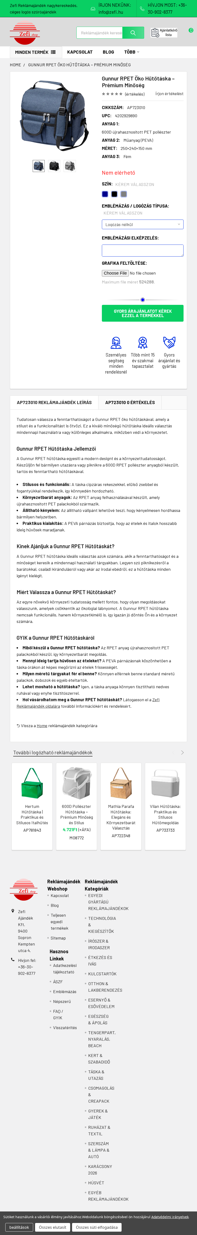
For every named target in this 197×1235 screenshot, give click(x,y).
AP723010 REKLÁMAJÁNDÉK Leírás (54, 402)
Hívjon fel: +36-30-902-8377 (27, 967)
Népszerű (62, 1001)
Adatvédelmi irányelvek (170, 1217)
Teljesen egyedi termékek (59, 921)
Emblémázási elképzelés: (130, 237)
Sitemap (58, 937)
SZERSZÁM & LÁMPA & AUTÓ (99, 1150)
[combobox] (110, 33)
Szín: (128, 184)
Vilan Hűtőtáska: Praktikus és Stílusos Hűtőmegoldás (165, 814)
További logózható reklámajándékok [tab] (52, 752)
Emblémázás (64, 991)
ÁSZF (58, 981)
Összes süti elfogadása (97, 1227)
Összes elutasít (52, 1227)
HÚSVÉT (96, 1182)
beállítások (19, 1227)
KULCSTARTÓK (102, 973)
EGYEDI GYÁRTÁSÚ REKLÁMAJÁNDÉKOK (108, 902)
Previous (174, 752)
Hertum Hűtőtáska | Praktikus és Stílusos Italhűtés (32, 814)
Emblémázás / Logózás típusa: (135, 209)
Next (181, 752)
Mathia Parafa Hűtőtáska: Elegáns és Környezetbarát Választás (120, 817)
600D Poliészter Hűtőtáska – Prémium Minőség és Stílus (76, 814)
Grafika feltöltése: (124, 263)
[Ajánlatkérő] (169, 32)
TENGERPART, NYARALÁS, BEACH (102, 1039)
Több (129, 52)
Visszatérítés (65, 1027)
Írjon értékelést (169, 93)
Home (42, 725)
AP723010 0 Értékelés (130, 402)
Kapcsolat (80, 52)
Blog (108, 52)
